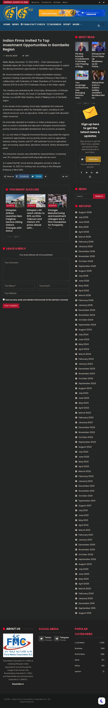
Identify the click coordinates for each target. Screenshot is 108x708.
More (65, 2)
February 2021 (86, 534)
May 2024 (84, 344)
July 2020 (83, 569)
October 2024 (86, 319)
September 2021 (87, 500)
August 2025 (85, 271)
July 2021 (83, 510)
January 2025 (86, 305)
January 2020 (86, 598)
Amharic (57, 2)
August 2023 (85, 388)
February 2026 (86, 241)
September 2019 (87, 608)
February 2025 (86, 300)
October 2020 (86, 554)
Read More (18, 684)
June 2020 (84, 574)
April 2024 (84, 349)
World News (80, 654)
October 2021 (86, 495)
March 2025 (85, 295)
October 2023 (86, 378)
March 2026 (85, 236)
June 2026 (84, 222)
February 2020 (86, 593)
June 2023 (84, 398)
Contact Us (46, 2)
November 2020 (87, 549)
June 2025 (84, 280)
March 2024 (85, 354)
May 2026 (84, 227)
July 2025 (83, 275)
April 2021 (83, 525)
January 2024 (86, 363)
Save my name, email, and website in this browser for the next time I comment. (36, 300)
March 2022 (85, 471)
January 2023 (86, 422)
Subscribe (93, 159)
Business (55, 24)
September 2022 (87, 442)
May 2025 (84, 285)
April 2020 (84, 583)
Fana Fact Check (34, 24)
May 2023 (84, 403)
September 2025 (87, 266)
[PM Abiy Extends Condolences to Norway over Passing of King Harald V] (82, 46)
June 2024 (84, 339)
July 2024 (83, 334)
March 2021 (84, 530)
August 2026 (85, 212)
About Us (35, 2)
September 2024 (87, 324)
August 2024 (85, 329)
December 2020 (87, 544)
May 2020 (84, 579)
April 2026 (84, 231)
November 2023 (87, 373)
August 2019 (85, 613)
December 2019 (86, 603)
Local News (79, 643)
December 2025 (87, 251)
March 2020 (85, 588)
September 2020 (87, 559)
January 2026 (86, 246)
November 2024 (87, 315)
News (15, 24)
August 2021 (85, 505)
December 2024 (87, 310)
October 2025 (86, 261)
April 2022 (84, 466)
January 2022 (86, 481)
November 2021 (86, 490)
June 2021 (84, 515)
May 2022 (84, 461)
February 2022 (86, 476)
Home (6, 24)
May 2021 (83, 520)
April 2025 (84, 290)
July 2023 (83, 393)
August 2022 (85, 447)
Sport (67, 24)
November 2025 (87, 256)
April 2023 (84, 407)
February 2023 (86, 417)
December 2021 (86, 486)
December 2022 (87, 427)
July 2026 (83, 217)
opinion (78, 671)
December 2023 (87, 368)
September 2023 (87, 383)
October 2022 (86, 437)
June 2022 (84, 456)
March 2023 (85, 412)
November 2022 (87, 432)
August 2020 (85, 564)
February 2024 (86, 359)
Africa (77, 666)
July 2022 (83, 451)
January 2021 (85, 539)
